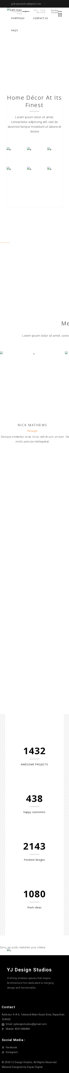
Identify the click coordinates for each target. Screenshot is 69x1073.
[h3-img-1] (14, 154)
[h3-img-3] (54, 154)
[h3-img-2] (34, 154)
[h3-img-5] (34, 174)
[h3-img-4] (14, 174)
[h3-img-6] (54, 174)
